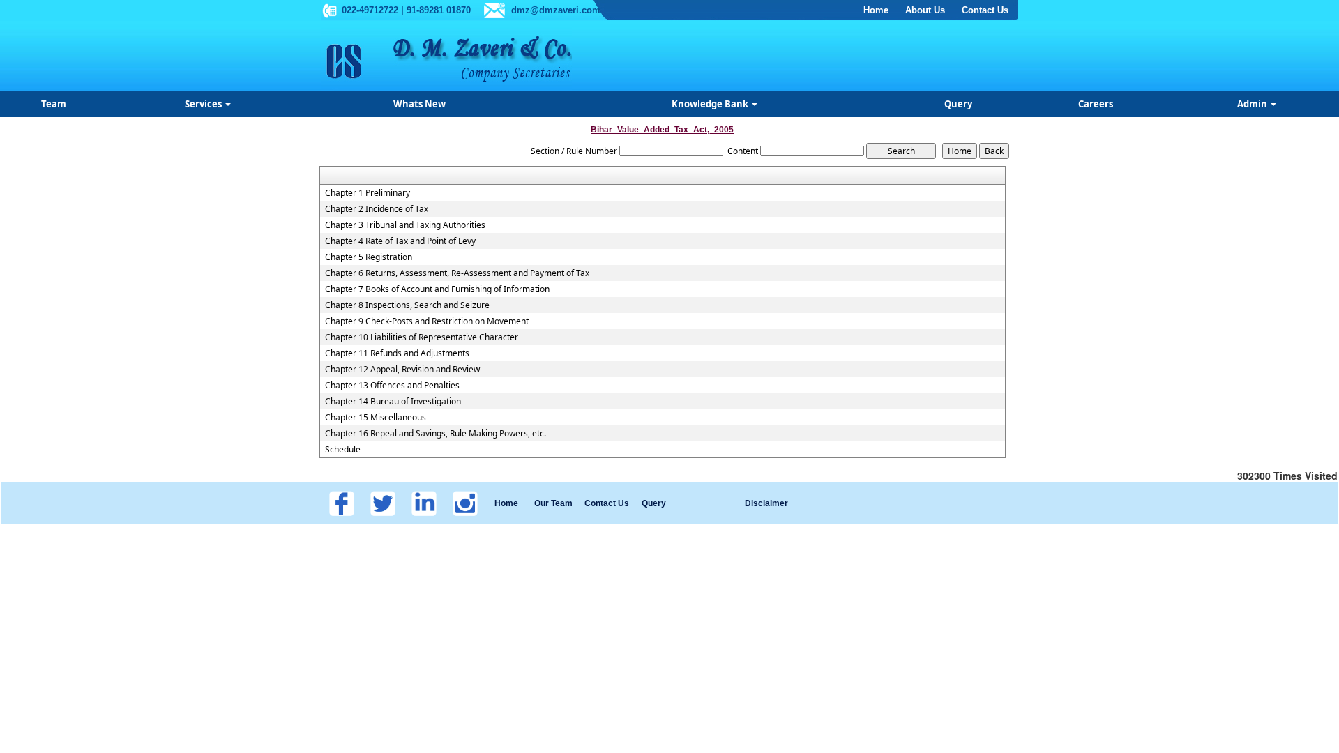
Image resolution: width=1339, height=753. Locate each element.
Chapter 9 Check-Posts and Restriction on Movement (427, 321)
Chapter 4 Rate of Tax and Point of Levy (400, 241)
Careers (1095, 104)
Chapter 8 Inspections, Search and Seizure (407, 305)
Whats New (419, 104)
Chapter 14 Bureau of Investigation (393, 401)
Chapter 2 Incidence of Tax (376, 209)
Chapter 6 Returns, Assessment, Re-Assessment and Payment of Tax (457, 273)
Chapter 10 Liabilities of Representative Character (421, 337)
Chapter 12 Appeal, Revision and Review (402, 369)
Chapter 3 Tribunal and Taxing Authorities (405, 225)
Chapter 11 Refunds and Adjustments (397, 353)
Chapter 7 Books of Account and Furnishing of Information (437, 289)
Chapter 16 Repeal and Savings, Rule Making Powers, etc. (435, 433)
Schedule (343, 449)
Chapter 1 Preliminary (367, 193)
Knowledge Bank (711, 104)
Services (204, 104)
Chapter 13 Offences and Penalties (392, 385)
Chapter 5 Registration (368, 257)
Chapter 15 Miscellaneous (375, 417)
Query (958, 104)
